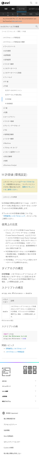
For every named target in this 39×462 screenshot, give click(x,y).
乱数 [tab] (5, 112)
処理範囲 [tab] (7, 55)
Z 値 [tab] (5, 108)
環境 (18, 31)
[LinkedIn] (35, 368)
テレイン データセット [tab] (12, 126)
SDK (30, 14)
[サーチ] (37, 26)
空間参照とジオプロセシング (14, 216)
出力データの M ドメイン (13, 90)
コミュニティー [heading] (6, 386)
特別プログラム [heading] (6, 401)
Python (24, 14)
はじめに (8, 14)
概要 (6, 9)
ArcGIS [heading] (4, 381)
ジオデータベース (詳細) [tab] (12, 73)
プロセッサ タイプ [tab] (10, 148)
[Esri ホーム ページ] (5, 3)
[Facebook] (25, 368)
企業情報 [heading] (4, 396)
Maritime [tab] (7, 143)
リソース (22, 9)
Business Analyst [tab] (10, 165)
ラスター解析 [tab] (9, 64)
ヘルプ (13, 14)
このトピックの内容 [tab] (10, 197)
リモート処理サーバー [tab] (12, 152)
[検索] (31, 3)
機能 (13, 9)
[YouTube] (35, 372)
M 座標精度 (9, 103)
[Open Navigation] (36, 3)
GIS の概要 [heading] (5, 391)
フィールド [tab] (8, 77)
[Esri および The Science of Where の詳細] (6, 372)
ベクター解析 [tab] (9, 139)
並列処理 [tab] (7, 60)
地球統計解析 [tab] (9, 134)
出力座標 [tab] (7, 51)
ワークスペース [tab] (9, 46)
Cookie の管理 (8, 448)
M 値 (24, 31)
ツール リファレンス (17, 14)
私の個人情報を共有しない (12, 453)
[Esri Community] (25, 372)
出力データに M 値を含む (13, 95)
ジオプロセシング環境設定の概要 (14, 42)
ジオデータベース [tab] (10, 68)
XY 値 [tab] (6, 82)
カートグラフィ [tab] (9, 117)
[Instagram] (30, 372)
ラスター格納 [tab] (9, 121)
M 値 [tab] (6, 86)
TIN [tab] (5, 130)
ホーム (3, 14)
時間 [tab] (5, 161)
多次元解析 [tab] (8, 156)
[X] (30, 368)
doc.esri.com (17, 21)
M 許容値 (8, 99)
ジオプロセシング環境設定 (11, 37)
